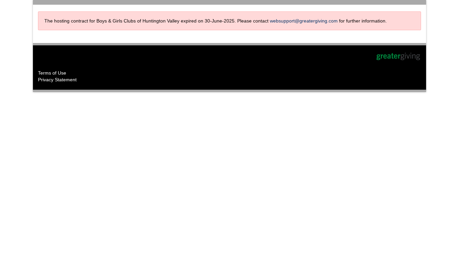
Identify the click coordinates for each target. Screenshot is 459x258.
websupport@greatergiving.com (304, 21)
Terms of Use (52, 73)
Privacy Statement (57, 79)
